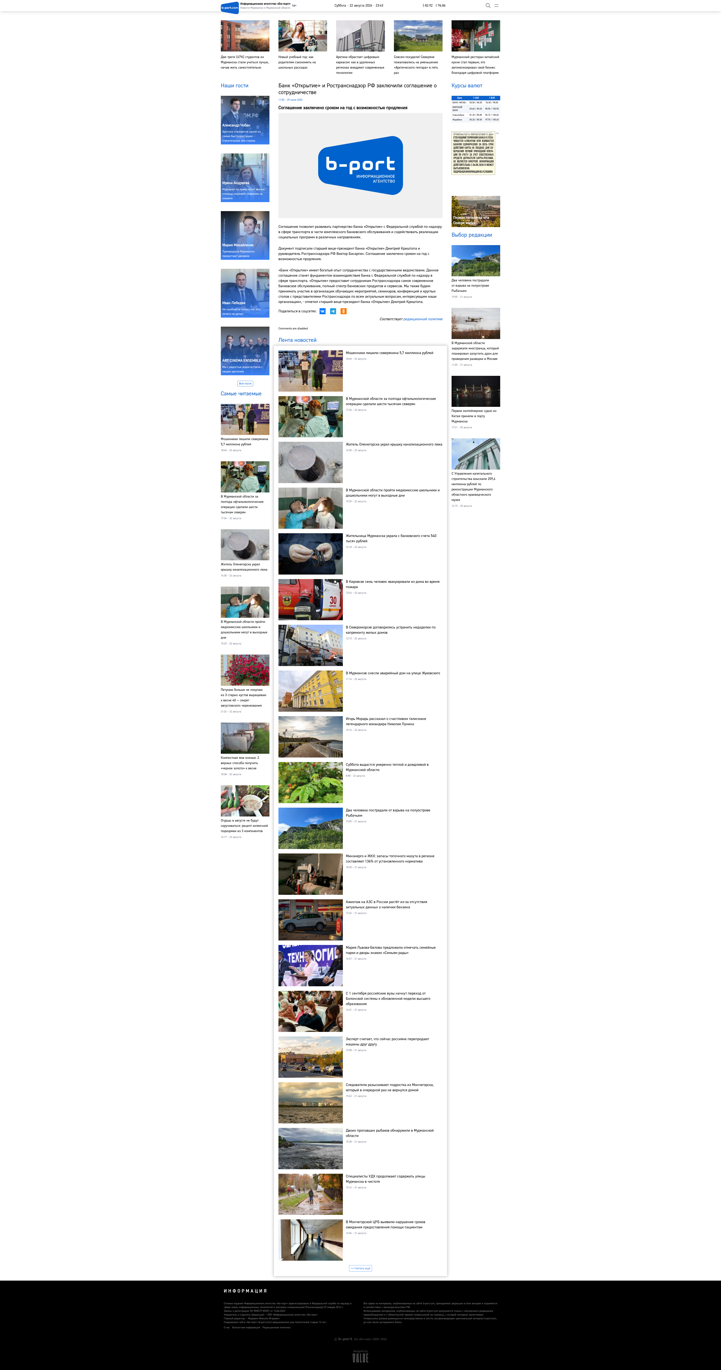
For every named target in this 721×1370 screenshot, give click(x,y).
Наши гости (234, 85)
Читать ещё (362, 1268)
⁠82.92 (428, 5)
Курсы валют (467, 85)
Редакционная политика (276, 1327)
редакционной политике (423, 319)
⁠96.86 (441, 5)
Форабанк (457, 119)
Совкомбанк (458, 115)
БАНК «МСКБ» (459, 102)
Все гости (245, 383)
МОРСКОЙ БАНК (457, 109)
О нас (227, 1327)
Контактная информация (246, 1327)
